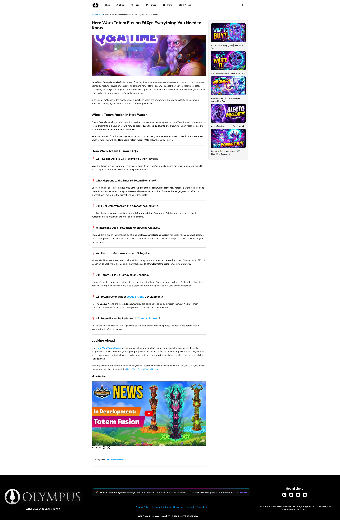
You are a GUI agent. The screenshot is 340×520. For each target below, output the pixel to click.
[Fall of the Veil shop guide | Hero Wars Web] (228, 32)
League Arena (135, 296)
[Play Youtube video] (149, 413)
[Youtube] (298, 495)
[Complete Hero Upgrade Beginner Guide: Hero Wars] (228, 85)
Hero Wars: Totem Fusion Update (142, 369)
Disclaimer (178, 507)
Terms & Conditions (161, 507)
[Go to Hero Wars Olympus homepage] (95, 5)
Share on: (96, 447)
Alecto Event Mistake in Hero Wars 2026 (228, 73)
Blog (101, 14)
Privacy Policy (142, 507)
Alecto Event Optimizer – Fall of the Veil (227, 126)
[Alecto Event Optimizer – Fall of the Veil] (228, 113)
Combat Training (148, 318)
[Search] (243, 5)
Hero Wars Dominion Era (116, 459)
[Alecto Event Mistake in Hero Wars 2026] (228, 60)
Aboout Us (202, 507)
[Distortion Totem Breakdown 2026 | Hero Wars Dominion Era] (228, 138)
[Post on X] (108, 447)
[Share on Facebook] (104, 447)
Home (94, 14)
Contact (190, 507)
